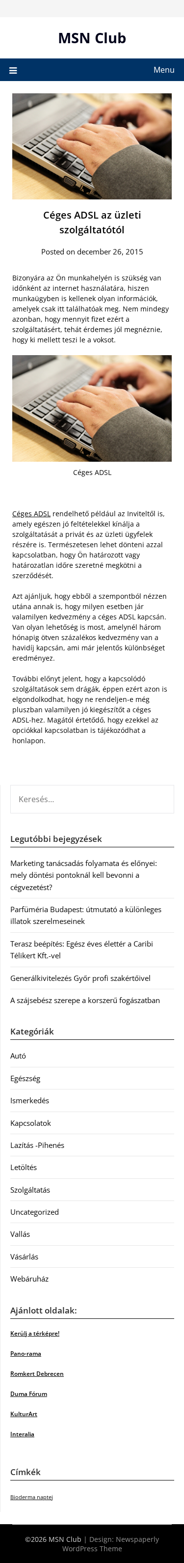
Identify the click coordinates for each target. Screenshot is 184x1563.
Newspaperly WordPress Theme (110, 1544)
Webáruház (29, 1279)
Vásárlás (24, 1256)
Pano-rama (25, 1353)
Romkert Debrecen (37, 1373)
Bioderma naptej (31, 1497)
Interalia (22, 1434)
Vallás (20, 1234)
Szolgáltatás (30, 1190)
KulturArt (23, 1414)
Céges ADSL (31, 513)
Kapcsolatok (30, 1123)
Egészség (25, 1078)
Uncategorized (34, 1212)
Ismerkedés (29, 1100)
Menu (164, 69)
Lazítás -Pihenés (37, 1145)
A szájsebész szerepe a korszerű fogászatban (85, 1000)
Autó (18, 1056)
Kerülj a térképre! (34, 1333)
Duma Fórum (28, 1394)
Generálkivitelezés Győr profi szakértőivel (80, 978)
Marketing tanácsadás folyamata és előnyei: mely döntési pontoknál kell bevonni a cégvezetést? (83, 875)
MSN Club (92, 37)
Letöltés (23, 1167)
